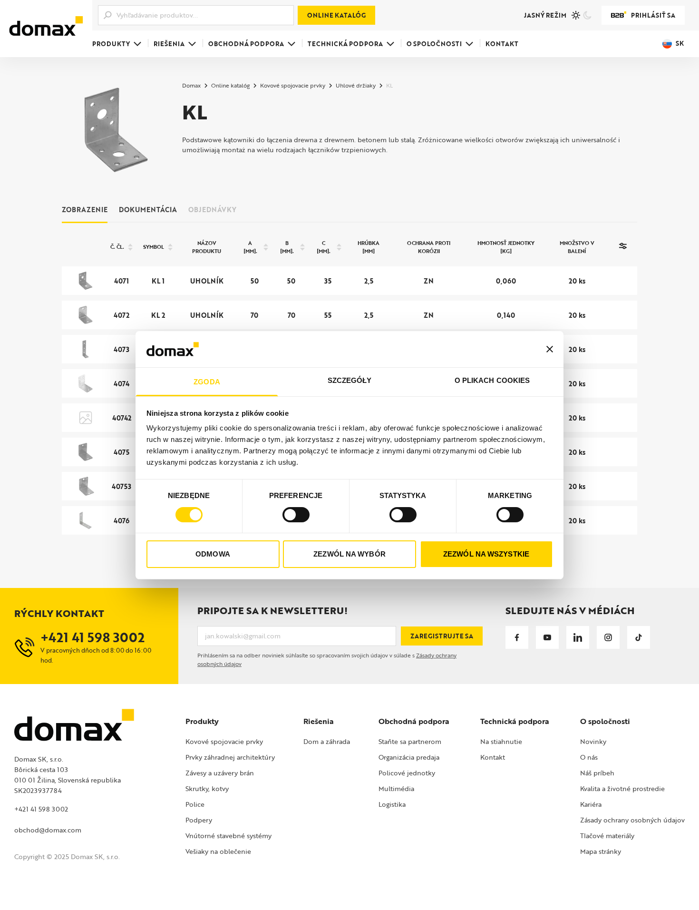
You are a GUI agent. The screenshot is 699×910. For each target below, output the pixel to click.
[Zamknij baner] (549, 349)
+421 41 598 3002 (41, 809)
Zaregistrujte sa (441, 636)
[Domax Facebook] (516, 637)
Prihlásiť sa (653, 15)
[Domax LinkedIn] (577, 637)
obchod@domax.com (47, 830)
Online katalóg (336, 15)
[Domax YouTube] (547, 637)
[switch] (296, 514)
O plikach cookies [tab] (492, 380)
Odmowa (212, 554)
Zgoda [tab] (207, 382)
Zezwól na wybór (349, 554)
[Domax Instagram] (608, 637)
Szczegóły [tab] (350, 380)
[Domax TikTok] (638, 637)
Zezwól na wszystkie (486, 554)
